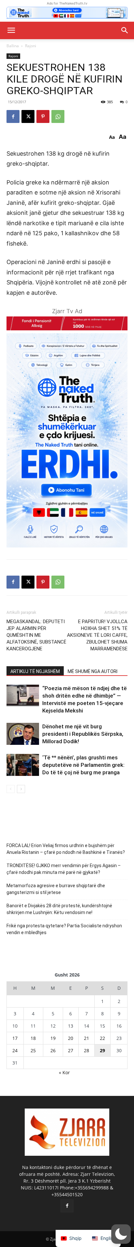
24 (15, 1050)
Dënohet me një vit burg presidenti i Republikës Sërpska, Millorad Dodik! (82, 734)
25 (33, 1050)
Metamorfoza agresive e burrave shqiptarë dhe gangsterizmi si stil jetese (56, 889)
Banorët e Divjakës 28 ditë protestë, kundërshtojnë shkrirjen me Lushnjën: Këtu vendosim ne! (59, 909)
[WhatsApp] (57, 116)
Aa (112, 137)
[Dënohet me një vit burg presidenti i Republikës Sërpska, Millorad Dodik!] (23, 734)
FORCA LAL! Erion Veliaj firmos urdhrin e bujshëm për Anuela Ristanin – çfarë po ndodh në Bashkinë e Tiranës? (66, 849)
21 (86, 1038)
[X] (27, 116)
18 (33, 1038)
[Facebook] (13, 116)
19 (53, 1038)
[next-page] (21, 789)
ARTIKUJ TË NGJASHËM (35, 671)
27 (70, 1050)
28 (86, 1050)
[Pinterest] (42, 116)
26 (53, 1050)
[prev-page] (11, 789)
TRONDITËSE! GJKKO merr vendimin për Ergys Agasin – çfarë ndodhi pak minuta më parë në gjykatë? (64, 869)
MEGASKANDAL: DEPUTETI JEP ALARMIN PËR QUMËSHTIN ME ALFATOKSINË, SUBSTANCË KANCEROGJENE (36, 635)
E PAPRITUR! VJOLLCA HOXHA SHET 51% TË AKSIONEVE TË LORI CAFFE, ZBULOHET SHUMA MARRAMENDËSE (97, 635)
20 (70, 1038)
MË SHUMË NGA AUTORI (92, 671)
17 (15, 1038)
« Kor (64, 1072)
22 (102, 1038)
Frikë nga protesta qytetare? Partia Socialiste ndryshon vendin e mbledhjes (64, 929)
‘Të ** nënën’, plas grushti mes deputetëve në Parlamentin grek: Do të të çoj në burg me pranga (83, 765)
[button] (11, 30)
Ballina (13, 46)
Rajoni (30, 46)
